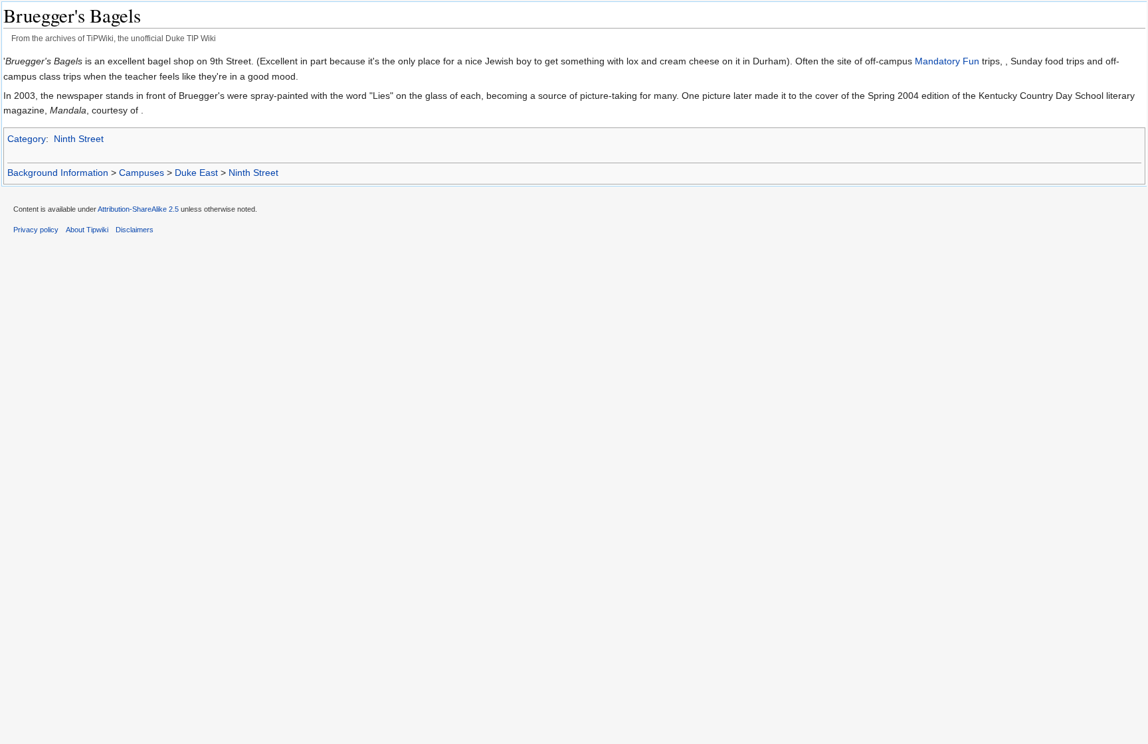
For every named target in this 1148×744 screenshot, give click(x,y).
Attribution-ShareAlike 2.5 (138, 209)
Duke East (196, 172)
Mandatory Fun (947, 61)
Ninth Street (79, 138)
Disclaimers (134, 230)
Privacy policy (35, 230)
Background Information (57, 172)
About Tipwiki (87, 230)
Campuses (141, 172)
